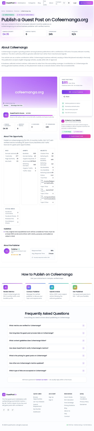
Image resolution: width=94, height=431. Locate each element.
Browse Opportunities (37, 400)
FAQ (64, 416)
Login (75, 3)
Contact (66, 419)
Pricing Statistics (68, 408)
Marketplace (22, 3)
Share (67, 97)
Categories (31, 3)
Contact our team (41, 382)
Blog (39, 3)
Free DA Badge (68, 405)
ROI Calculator (68, 402)
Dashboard (36, 414)
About (51, 3)
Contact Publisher (77, 92)
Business (16, 11)
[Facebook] (4, 414)
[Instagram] (8, 414)
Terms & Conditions (82, 400)
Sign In (50, 402)
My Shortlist (36, 411)
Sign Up (50, 400)
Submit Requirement (37, 408)
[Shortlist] (64, 3)
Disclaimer (82, 407)
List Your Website (86, 3)
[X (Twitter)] (12, 414)
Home (3, 11)
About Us (66, 413)
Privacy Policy (83, 404)
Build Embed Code (77, 136)
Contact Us (58, 3)
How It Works (67, 400)
